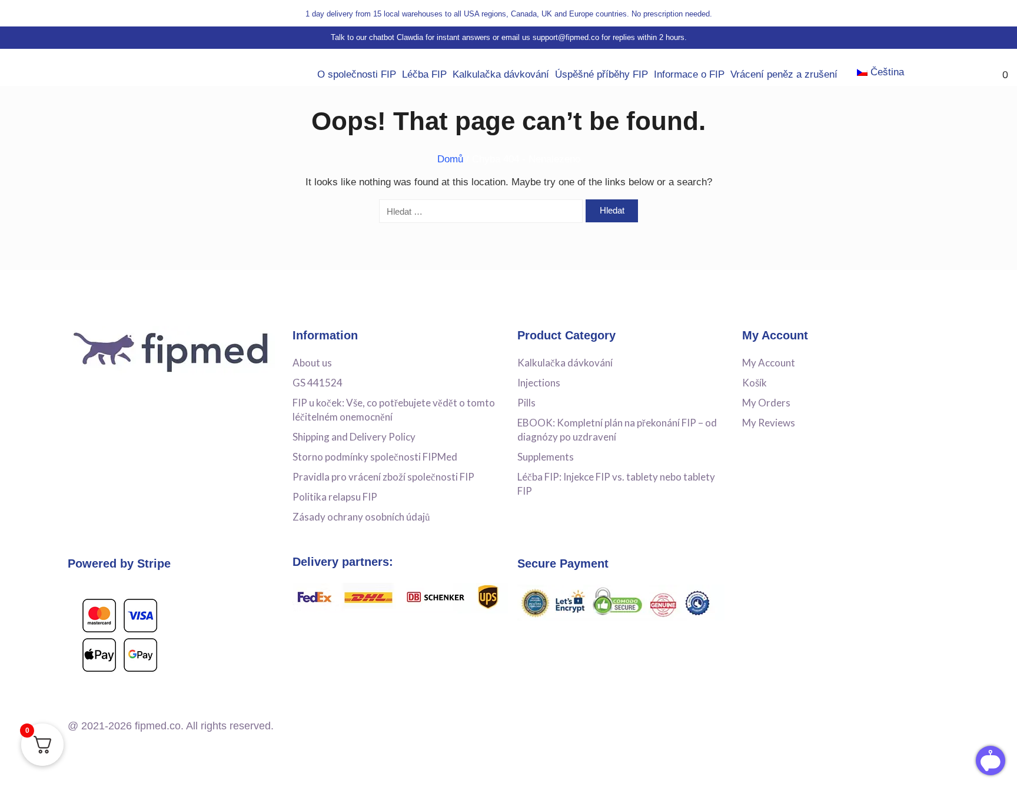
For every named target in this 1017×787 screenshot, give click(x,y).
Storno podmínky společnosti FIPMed (375, 457)
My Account (768, 362)
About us (312, 362)
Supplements (545, 457)
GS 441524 (318, 382)
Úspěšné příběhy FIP (601, 74)
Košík (754, 382)
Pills (526, 402)
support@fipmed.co (566, 37)
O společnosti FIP (356, 74)
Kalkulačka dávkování (501, 74)
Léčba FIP (424, 74)
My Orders (766, 402)
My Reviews (768, 422)
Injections (538, 382)
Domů (450, 159)
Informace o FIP (689, 74)
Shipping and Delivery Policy (354, 437)
